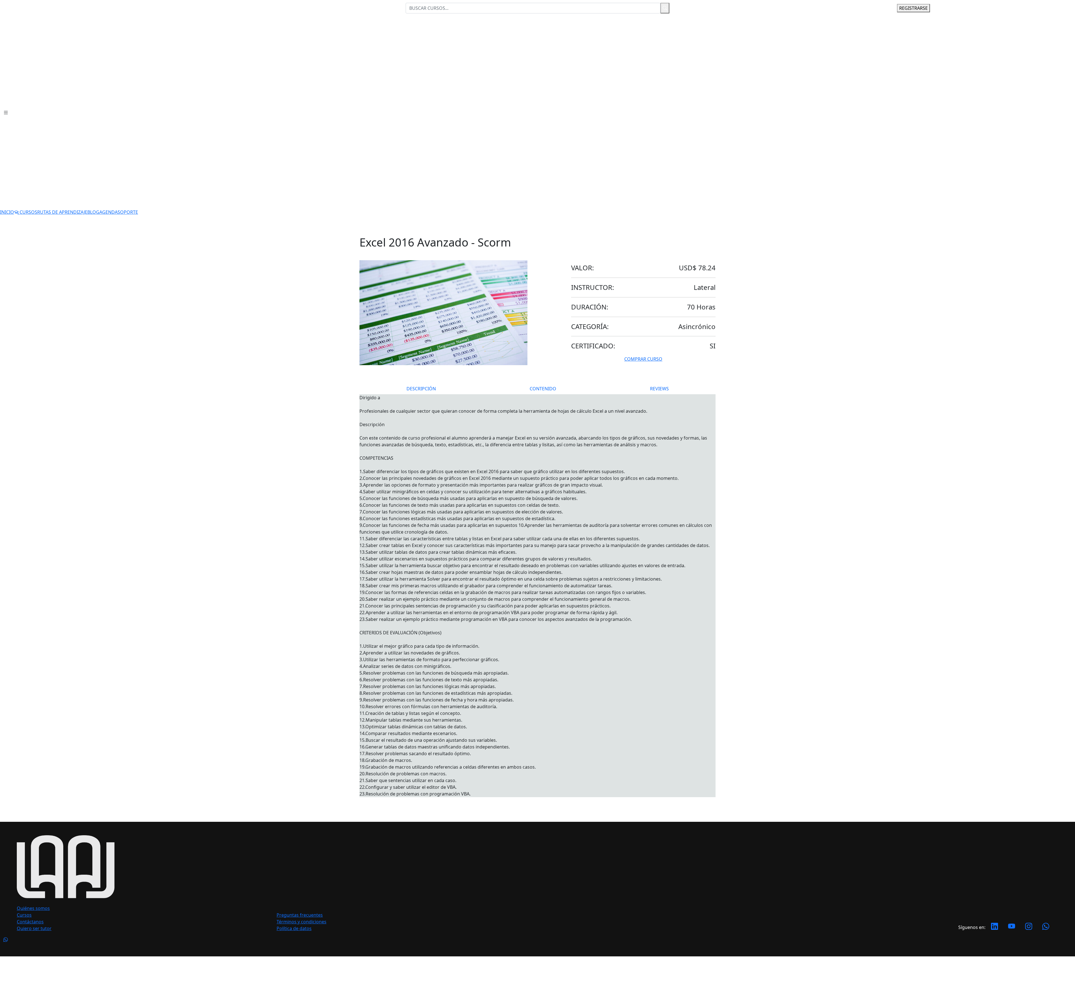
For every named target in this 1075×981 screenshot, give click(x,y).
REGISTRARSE (913, 8)
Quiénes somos (33, 908)
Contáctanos (30, 922)
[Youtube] (1012, 927)
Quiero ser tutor (34, 928)
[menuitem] (7, 212)
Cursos (24, 915)
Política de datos (294, 928)
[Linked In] (994, 927)
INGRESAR (873, 8)
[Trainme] (702, 968)
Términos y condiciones (301, 922)
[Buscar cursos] (664, 8)
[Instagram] (1029, 927)
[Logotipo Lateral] (32, 7)
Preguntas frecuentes (300, 915)
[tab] (421, 388)
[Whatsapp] (1046, 927)
